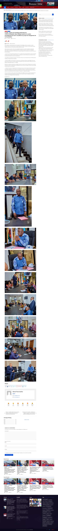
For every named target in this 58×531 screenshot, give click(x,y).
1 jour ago (19, 474)
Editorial (44, 506)
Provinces (50, 517)
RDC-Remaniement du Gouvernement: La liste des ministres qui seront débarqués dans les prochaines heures (45, 53)
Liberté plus (8, 3)
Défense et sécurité (46, 504)
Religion (44, 519)
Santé (47, 0)
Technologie (52, 0)
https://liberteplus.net (17, 397)
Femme (50, 0)
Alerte (43, 501)
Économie (50, 524)
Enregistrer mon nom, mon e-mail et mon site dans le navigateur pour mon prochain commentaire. (18, 452)
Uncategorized (45, 524)
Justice (44, 513)
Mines (48, 513)
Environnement (45, 508)
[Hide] (0, 8)
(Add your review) (26, 419)
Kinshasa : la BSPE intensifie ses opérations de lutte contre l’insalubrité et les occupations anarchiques (48, 469)
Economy (52, 504)
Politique (16, 7)
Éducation (27, 7)
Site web (6, 449)
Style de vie (52, 521)
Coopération (50, 501)
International (32, 7)
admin (10, 38)
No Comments (14, 38)
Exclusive (8, 465)
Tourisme (52, 522)
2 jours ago (32, 473)
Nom (5, 442)
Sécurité (44, 522)
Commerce (46, 501)
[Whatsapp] (1, 5)
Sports (48, 521)
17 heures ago (7, 474)
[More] (1, 7)
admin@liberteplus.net (17, 395)
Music (50, 513)
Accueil (8, 7)
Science (51, 519)
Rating (6, 441)
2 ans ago (6, 38)
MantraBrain (31, 529)
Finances (48, 510)
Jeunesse (45, 0)
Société (20, 7)
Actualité (12, 7)
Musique (44, 515)
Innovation (52, 510)
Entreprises (48, 506)
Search (53, 14)
